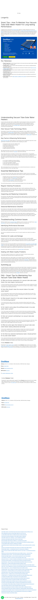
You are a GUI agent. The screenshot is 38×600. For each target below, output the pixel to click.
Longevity (4, 373)
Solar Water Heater (27, 597)
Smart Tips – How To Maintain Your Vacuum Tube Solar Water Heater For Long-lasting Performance (18, 24)
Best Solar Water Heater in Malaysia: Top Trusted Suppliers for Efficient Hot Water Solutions (17, 542)
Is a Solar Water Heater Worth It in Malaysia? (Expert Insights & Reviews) (14, 534)
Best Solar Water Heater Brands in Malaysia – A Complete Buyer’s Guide (14, 540)
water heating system (10, 344)
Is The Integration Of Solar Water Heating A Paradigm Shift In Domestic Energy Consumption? (17, 583)
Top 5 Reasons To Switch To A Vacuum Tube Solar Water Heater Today (13, 557)
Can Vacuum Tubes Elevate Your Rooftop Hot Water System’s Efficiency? (14, 579)
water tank (15, 177)
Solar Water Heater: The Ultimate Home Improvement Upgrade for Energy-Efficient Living (17, 531)
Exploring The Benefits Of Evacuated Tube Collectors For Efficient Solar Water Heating (16, 547)
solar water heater (15, 29)
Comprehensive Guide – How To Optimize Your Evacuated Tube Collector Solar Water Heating (17, 564)
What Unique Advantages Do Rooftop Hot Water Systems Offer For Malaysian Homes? (16, 586)
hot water (15, 151)
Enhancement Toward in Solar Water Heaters (9, 592)
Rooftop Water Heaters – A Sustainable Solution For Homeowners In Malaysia (14, 549)
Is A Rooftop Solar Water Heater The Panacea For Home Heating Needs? (14, 576)
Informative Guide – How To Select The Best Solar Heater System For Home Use (15, 572)
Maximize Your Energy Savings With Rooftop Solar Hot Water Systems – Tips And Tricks (16, 553)
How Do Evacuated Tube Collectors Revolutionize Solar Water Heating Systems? (15, 578)
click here (8, 370)
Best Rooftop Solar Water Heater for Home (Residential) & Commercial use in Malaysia (16, 591)
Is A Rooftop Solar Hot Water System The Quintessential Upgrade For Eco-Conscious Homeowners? (18, 589)
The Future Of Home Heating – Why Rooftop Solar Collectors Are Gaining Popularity (16, 560)
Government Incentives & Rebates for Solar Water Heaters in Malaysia (13, 536)
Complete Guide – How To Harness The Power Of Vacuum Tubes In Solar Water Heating (16, 569)
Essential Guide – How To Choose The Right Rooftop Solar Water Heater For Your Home (16, 561)
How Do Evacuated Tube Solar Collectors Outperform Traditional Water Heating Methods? (17, 588)
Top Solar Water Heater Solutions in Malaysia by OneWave (11, 543)
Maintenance (8, 373)
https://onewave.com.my (8, 368)
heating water (29, 134)
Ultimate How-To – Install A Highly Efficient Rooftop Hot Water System (13, 563)
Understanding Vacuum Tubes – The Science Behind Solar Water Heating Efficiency (16, 554)
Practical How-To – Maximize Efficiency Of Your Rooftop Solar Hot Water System (15, 570)
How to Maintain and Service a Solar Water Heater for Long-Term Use (13, 533)
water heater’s (21, 249)
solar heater (26, 259)
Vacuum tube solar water (5, 140)
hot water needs (17, 125)
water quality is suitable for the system (19, 76)
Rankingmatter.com (19, 598)
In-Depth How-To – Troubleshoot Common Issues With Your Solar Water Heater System (16, 575)
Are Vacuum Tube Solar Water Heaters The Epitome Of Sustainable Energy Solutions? (16, 582)
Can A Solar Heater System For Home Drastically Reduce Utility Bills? (13, 585)
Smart (12, 373)
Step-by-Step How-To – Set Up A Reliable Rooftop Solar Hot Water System (14, 567)
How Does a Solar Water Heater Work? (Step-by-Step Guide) (12, 539)
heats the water (11, 132)
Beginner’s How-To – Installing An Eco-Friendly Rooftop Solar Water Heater (14, 573)
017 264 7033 (10, 347)
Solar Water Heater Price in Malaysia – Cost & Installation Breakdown (13, 537)
